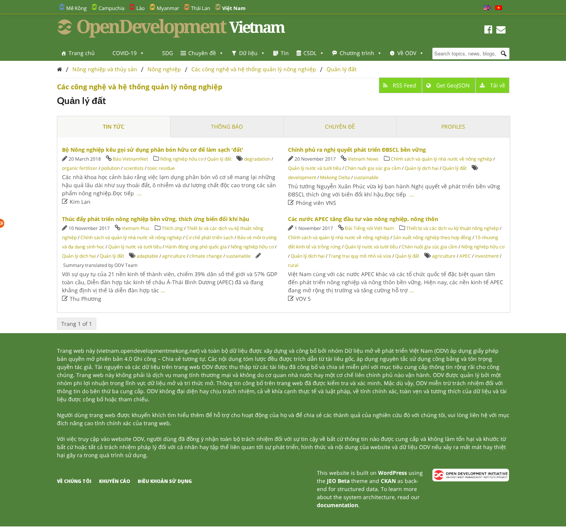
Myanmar (168, 8)
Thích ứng (172, 228)
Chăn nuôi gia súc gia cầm (373, 168)
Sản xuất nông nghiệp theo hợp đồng (432, 237)
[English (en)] (487, 8)
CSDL (309, 53)
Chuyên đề (202, 53)
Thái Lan (200, 8)
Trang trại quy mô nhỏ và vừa (359, 256)
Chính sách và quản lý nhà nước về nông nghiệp (441, 159)
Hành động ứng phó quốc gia (196, 246)
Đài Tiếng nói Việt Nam (369, 228)
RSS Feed (404, 85)
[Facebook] (488, 30)
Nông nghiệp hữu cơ (181, 159)
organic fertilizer (79, 168)
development (302, 177)
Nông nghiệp (164, 69)
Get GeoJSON (453, 85)
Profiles (453, 126)
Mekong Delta (335, 177)
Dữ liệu (248, 53)
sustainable (366, 177)
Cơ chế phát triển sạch (209, 237)
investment (487, 256)
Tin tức (113, 126)
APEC (465, 256)
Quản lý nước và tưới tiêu (314, 168)
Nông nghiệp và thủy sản (104, 69)
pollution (110, 168)
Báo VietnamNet (130, 159)
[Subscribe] (501, 30)
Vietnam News (363, 159)
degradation (257, 159)
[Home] (59, 69)
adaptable (147, 256)
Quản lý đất (342, 69)
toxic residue (161, 168)
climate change (205, 256)
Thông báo (227, 126)
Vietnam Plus (135, 228)
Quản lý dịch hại (422, 168)
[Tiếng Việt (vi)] (498, 8)
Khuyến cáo (114, 481)
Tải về (497, 85)
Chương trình (357, 53)
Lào (140, 8)
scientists (134, 168)
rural (293, 265)
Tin (285, 53)
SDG (167, 53)
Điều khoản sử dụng (165, 481)
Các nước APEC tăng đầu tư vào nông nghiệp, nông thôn (363, 219)
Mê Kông (76, 8)
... (139, 193)
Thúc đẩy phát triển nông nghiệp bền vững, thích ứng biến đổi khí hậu (155, 219)
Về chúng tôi (74, 481)
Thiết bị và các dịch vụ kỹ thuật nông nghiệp (452, 228)
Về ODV (406, 53)
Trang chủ (82, 53)
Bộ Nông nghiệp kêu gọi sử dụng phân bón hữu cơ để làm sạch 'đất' (152, 149)
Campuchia (111, 8)
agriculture (174, 256)
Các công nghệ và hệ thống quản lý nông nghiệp (253, 69)
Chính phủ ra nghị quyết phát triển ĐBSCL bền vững (357, 149)
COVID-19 (124, 53)
